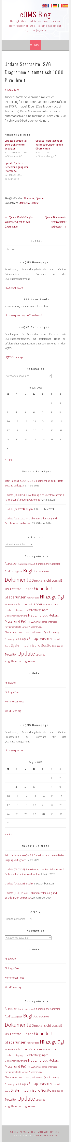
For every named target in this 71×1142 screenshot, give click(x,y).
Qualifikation (36, 632)
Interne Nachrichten (16, 604)
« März (8, 459)
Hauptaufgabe (33, 597)
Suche (7, 646)
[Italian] (60, 5)
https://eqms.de (14, 287)
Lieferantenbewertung (16, 615)
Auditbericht (24, 564)
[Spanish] (65, 5)
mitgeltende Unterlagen (46, 621)
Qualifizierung (51, 632)
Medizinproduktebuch (44, 615)
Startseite (29, 198)
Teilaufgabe (57, 646)
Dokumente (18, 579)
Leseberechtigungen (15, 610)
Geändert (43, 588)
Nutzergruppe (35, 626)
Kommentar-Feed (14, 701)
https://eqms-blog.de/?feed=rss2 (23, 315)
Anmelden (10, 682)
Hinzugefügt (52, 597)
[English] (45, 5)
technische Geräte (37, 645)
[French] (50, 5)
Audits (9, 571)
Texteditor (11, 654)
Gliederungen (15, 597)
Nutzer (24, 626)
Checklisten (42, 571)
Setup (33, 638)
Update (34, 203)
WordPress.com (47, 1135)
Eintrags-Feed (12, 692)
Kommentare (50, 604)
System (17, 645)
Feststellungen (22, 588)
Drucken (56, 580)
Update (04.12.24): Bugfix (19, 509)
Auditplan (55, 564)
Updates (40, 198)
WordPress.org (13, 711)
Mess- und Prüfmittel (20, 621)
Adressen (11, 563)
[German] (55, 5)
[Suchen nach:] (35, 249)
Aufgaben (17, 571)
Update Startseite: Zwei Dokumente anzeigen (16, 144)
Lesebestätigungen (37, 610)
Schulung (9, 638)
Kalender (35, 604)
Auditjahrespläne (40, 564)
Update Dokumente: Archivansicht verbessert (55, 222)
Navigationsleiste (13, 626)
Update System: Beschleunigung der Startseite (16, 167)
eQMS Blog (35, 14)
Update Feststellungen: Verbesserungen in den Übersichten (49, 144)
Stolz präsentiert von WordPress (34, 1131)
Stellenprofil (55, 639)
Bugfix (29, 570)
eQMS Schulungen (15, 357)
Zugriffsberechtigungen (20, 661)
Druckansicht (41, 580)
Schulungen (21, 639)
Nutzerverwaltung (17, 632)
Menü (37, 45)
